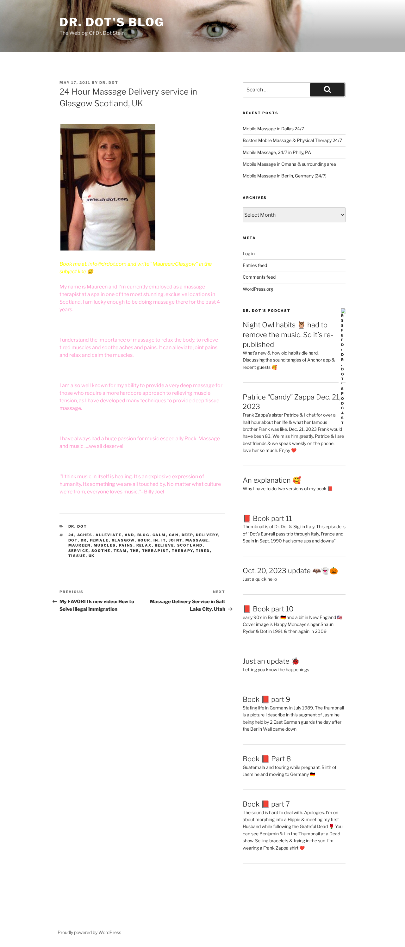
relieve (164, 545)
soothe (101, 550)
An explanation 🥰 (272, 480)
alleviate (109, 535)
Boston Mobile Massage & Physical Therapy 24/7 (292, 140)
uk (92, 556)
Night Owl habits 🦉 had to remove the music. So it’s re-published (288, 335)
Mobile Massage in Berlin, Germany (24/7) (285, 175)
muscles (105, 545)
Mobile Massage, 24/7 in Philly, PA (277, 152)
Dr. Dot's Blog (111, 22)
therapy (182, 550)
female (99, 540)
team (120, 550)
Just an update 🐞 (271, 661)
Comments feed (259, 277)
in (156, 540)
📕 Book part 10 (268, 609)
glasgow (123, 540)
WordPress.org (258, 289)
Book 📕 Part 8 (267, 759)
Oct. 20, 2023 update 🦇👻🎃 (290, 570)
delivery (207, 535)
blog (143, 535)
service (78, 550)
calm (159, 535)
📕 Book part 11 (267, 518)
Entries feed (255, 265)
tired (203, 550)
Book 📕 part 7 (266, 804)
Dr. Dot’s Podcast (266, 310)
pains (126, 545)
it (163, 540)
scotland (190, 545)
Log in (249, 253)
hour (144, 540)
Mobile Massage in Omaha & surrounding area (289, 164)
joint (176, 540)
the (134, 550)
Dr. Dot (108, 82)
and (129, 535)
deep (187, 535)
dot (73, 540)
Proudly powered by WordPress (89, 932)
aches (85, 535)
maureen (79, 545)
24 (71, 535)
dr (84, 540)
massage (197, 540)
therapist (155, 550)
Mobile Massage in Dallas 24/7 (273, 128)
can (174, 535)
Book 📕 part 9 (266, 699)
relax (144, 545)
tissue (77, 556)
